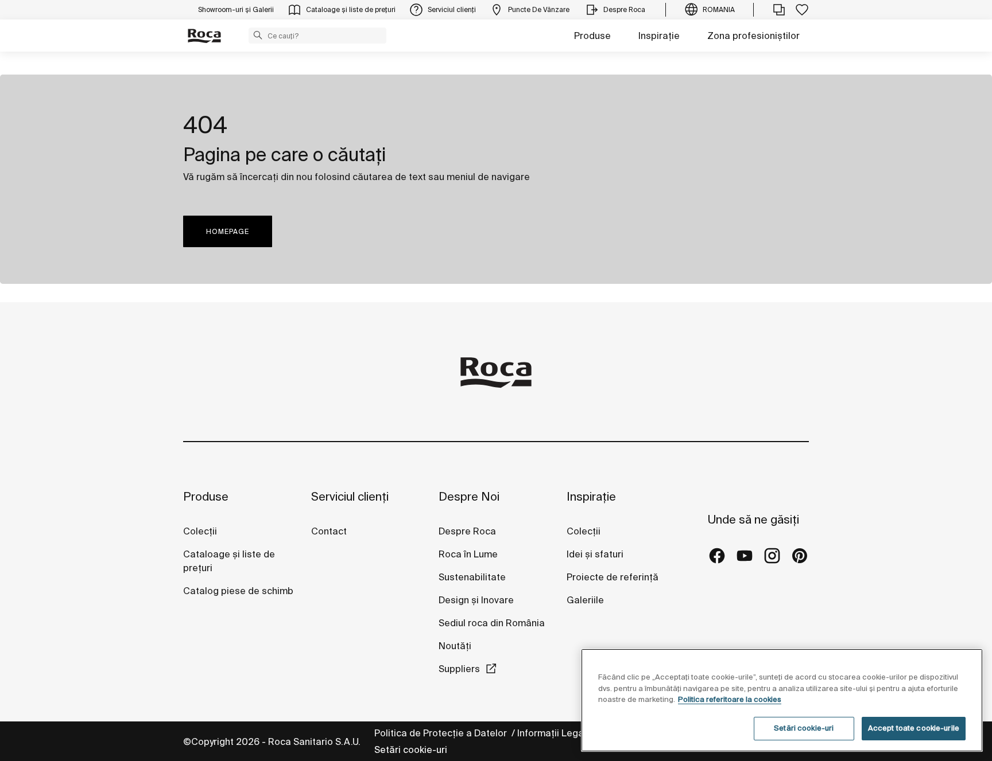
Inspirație (659, 35)
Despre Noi (469, 496)
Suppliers (459, 669)
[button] (258, 35)
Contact (329, 531)
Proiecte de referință (612, 577)
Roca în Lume (468, 554)
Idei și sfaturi (595, 554)
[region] (782, 700)
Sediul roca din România (492, 623)
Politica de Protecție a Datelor (441, 733)
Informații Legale (555, 733)
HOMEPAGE (227, 231)
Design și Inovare (476, 600)
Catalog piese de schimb (238, 591)
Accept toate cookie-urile (913, 728)
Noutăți (456, 646)
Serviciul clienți (350, 496)
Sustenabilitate (472, 577)
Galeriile (585, 600)
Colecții (200, 531)
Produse (592, 35)
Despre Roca (467, 531)
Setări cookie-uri (410, 749)
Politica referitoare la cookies (729, 699)
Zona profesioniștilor (753, 35)
